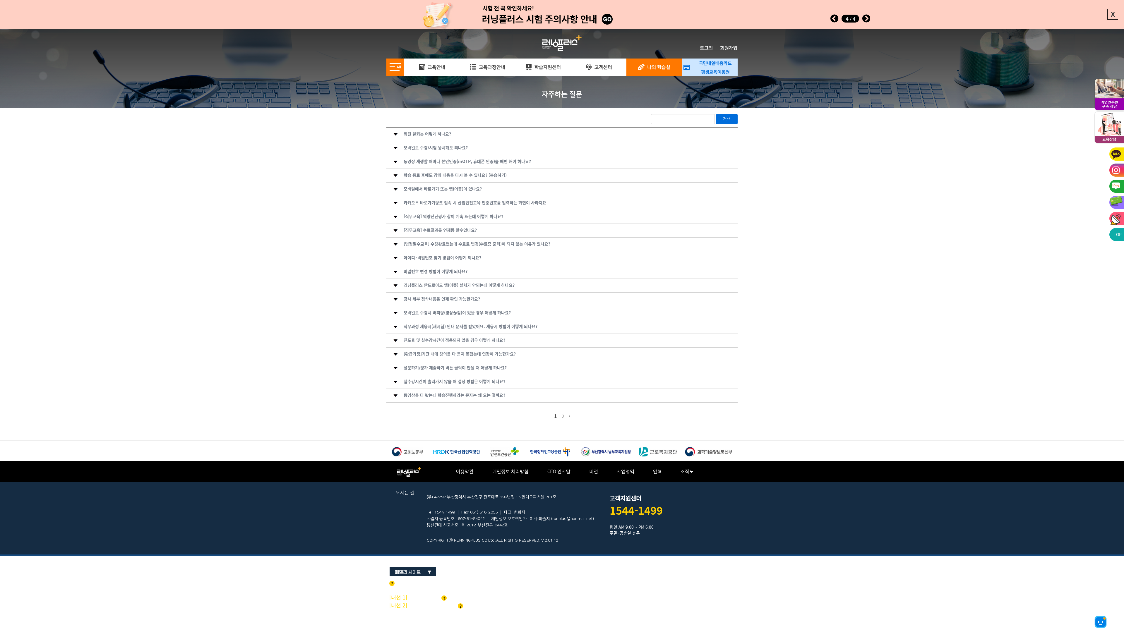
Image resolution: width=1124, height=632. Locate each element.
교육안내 (435, 67)
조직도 (687, 471)
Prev (834, 18)
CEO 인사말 (558, 471)
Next (866, 18)
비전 (593, 471)
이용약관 (465, 471)
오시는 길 (405, 492)
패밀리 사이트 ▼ (413, 572)
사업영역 (625, 471)
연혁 (657, 471)
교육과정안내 (491, 67)
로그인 (706, 48)
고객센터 (602, 67)
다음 (569, 418)
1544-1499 (636, 510)
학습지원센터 (547, 67)
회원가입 (729, 48)
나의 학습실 (658, 67)
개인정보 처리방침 (510, 471)
